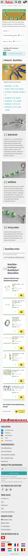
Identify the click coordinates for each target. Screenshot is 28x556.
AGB (2, 508)
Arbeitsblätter (7, 529)
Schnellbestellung (6, 448)
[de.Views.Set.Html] (21, 295)
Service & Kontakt (6, 451)
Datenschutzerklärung (7, 512)
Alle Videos (6, 523)
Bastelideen (6, 526)
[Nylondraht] (14, 122)
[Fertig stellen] (14, 215)
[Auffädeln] (14, 169)
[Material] (14, 71)
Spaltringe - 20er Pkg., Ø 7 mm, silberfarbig (14, 89)
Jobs (2, 502)
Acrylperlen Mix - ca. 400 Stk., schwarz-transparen (18, 387)
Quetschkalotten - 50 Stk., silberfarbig (13, 101)
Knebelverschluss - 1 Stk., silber (11, 86)
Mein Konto (4, 461)
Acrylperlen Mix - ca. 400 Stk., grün (12, 104)
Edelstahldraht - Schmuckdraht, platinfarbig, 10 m (16, 319)
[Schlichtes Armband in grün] (14, 16)
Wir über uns (5, 498)
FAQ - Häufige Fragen (7, 458)
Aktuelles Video (7, 520)
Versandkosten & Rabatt (8, 455)
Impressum (4, 505)
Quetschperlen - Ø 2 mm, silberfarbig (13, 98)
